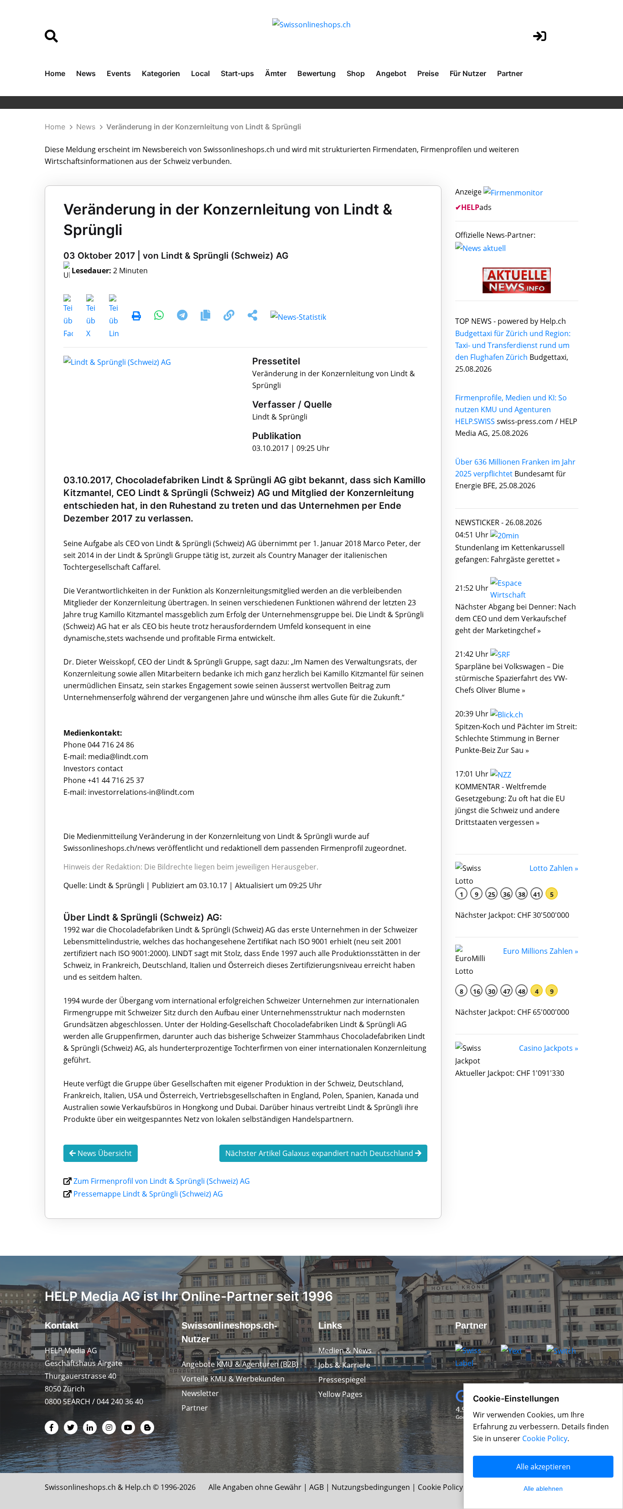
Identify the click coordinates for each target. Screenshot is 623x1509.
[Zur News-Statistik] (298, 317)
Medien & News (345, 1350)
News (86, 73)
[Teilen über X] (91, 317)
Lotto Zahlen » (554, 868)
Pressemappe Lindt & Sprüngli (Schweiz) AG (148, 1194)
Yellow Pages (340, 1394)
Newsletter (200, 1393)
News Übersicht (104, 1153)
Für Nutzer (468, 73)
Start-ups (237, 73)
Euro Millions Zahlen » (540, 951)
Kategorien (161, 73)
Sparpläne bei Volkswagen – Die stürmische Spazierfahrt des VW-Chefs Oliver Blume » (511, 678)
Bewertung (316, 73)
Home (55, 73)
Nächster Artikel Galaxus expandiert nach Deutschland (320, 1153)
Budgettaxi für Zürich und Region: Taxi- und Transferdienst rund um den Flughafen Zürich (513, 345)
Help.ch (138, 1487)
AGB (316, 1487)
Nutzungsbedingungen (371, 1487)
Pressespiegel (342, 1380)
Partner (510, 73)
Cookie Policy (440, 1487)
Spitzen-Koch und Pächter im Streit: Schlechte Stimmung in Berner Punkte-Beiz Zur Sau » (516, 738)
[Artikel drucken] (136, 317)
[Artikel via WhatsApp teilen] (160, 317)
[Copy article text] (206, 317)
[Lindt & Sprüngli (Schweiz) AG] (117, 361)
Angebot (391, 73)
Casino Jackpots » (548, 1048)
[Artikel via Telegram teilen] (183, 317)
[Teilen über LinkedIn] (114, 317)
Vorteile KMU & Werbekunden (233, 1379)
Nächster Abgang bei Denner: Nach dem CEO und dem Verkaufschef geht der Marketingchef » (515, 618)
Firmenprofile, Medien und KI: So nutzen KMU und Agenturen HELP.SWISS (511, 409)
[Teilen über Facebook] (68, 317)
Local (200, 73)
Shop (356, 73)
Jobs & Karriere (344, 1365)
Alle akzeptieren (543, 1467)
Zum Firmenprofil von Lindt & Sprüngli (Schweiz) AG (161, 1181)
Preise (428, 73)
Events (119, 73)
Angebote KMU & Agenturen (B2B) (240, 1364)
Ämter (275, 73)
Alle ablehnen (543, 1488)
